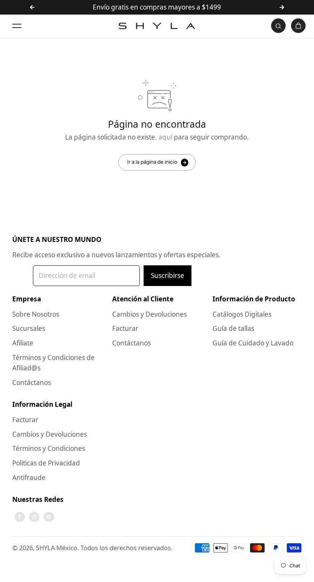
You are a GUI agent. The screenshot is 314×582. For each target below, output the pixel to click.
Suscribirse (167, 275)
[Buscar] (278, 25)
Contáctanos (31, 382)
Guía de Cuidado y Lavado (253, 343)
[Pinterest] (48, 517)
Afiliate (22, 343)
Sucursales (28, 328)
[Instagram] (34, 517)
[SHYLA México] (157, 26)
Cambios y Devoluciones (149, 314)
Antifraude (29, 477)
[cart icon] (298, 25)
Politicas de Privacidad (46, 463)
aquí (165, 137)
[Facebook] (19, 517)
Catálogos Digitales (242, 314)
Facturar (125, 328)
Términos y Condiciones (48, 448)
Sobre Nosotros (35, 314)
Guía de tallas (233, 328)
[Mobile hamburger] (16, 25)
